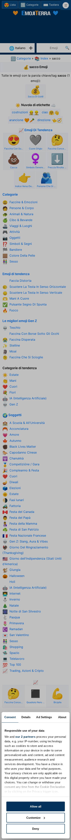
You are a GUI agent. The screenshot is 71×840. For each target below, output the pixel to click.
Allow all (35, 806)
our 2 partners (25, 736)
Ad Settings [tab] (44, 717)
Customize (33, 817)
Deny (35, 828)
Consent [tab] (10, 717)
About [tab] (62, 717)
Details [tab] (26, 717)
